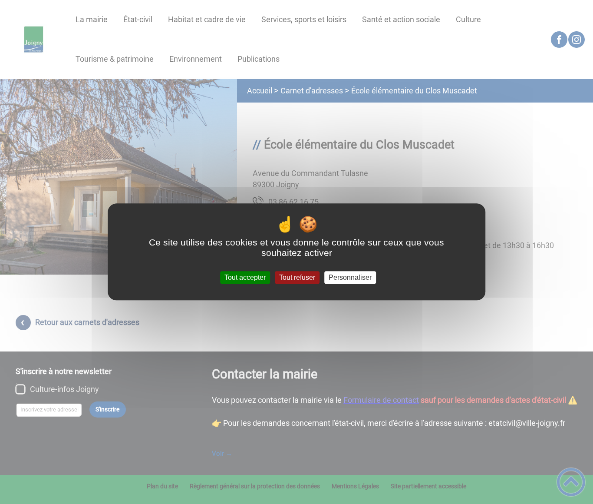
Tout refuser (297, 277)
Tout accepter (245, 277)
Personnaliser (350, 277)
